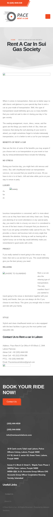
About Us (7, 501)
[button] (41, 16)
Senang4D (14, 510)
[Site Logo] (16, 16)
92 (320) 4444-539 (14, 3)
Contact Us (12, 401)
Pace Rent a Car (10, 507)
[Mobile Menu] (47, 16)
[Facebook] (5, 441)
